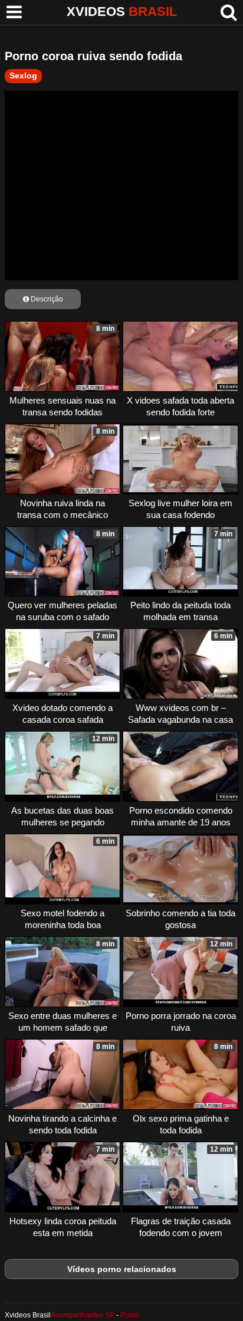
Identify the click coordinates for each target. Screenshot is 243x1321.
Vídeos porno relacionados (121, 1269)
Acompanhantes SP (82, 1315)
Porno (130, 1315)
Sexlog (23, 75)
